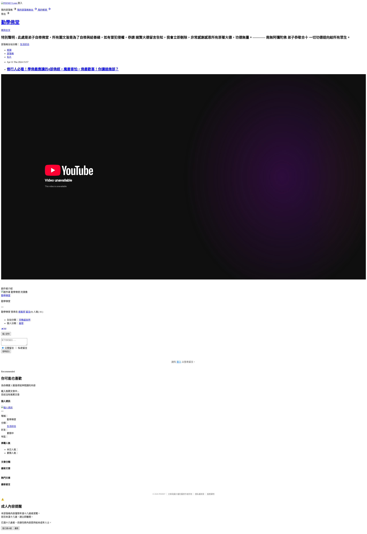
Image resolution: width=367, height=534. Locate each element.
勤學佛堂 (10, 22)
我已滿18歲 (7, 528)
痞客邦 (21, 312)
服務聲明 (210, 494)
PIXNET (162, 494)
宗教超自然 (24, 320)
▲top (3, 328)
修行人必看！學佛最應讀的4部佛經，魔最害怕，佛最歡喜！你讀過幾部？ (63, 69)
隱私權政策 (199, 494)
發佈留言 (6, 351)
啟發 (21, 323)
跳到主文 (5, 30)
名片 (9, 57)
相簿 (9, 50)
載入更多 (6, 334)
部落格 (10, 53)
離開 (16, 528)
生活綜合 (24, 44)
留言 (28, 312)
